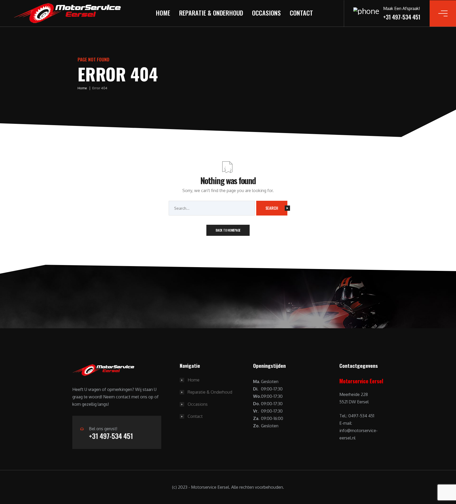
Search (271, 208)
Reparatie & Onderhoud (211, 12)
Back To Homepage (228, 230)
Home (163, 12)
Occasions (266, 12)
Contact (301, 12)
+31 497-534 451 (111, 436)
